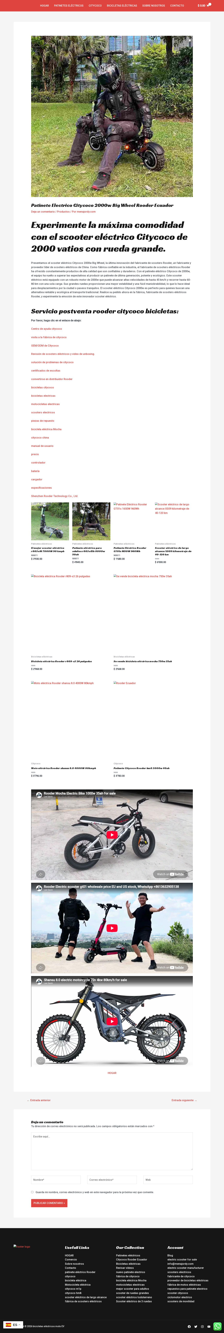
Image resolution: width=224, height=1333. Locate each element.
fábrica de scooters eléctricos (83, 1301)
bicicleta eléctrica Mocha (46, 429)
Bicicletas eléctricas (122, 5)
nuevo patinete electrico (130, 1272)
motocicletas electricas (45, 404)
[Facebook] (189, 1326)
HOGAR (112, 1073)
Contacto (177, 5)
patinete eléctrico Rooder (80, 1272)
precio (35, 454)
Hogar (44, 5)
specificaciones (42, 487)
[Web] (168, 1180)
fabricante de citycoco (181, 1276)
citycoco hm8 (73, 1293)
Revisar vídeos (125, 1267)
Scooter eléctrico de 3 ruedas (134, 1301)
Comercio (71, 1259)
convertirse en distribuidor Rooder (51, 379)
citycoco (70, 1276)
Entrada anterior (39, 1100)
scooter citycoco (177, 1293)
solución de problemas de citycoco (52, 362)
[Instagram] (202, 1326)
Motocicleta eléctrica (78, 1284)
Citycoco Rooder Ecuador (131, 1259)
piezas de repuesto (42, 420)
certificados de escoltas (45, 370)
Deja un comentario (43, 211)
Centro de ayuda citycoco (46, 328)
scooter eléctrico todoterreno (134, 1297)
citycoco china (40, 437)
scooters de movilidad (180, 1301)
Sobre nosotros (153, 5)
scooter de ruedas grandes (132, 1293)
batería (35, 471)
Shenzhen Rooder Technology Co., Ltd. (54, 496)
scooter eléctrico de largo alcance (86, 1297)
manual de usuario (42, 445)
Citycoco (95, 5)
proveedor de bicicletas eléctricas (187, 1280)
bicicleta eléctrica (75, 1280)
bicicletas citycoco (42, 387)
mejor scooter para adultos (132, 1288)
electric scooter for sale (182, 1259)
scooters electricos (43, 412)
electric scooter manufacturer (185, 1267)
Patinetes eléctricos (68, 5)
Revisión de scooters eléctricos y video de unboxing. (63, 354)
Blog (170, 1255)
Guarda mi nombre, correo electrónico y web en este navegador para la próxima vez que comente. (95, 1192)
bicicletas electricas (43, 395)
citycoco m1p (73, 1288)
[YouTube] (208, 1326)
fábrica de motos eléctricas (184, 1284)
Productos (63, 211)
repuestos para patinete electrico (187, 1288)
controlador (38, 462)
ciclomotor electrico (179, 1297)
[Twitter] (195, 1326)
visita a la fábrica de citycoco (49, 337)
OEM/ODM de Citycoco (45, 345)
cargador (36, 479)
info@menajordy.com (180, 1263)
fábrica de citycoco (128, 1276)
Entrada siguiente (184, 1100)
